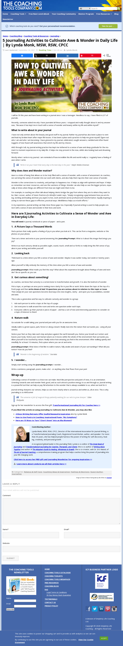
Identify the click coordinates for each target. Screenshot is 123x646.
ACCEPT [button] (104, 638)
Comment (7, 495)
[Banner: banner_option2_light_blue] (61, 30)
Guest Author (96, 472)
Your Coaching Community (64, 14)
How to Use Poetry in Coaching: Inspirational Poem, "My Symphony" (46, 417)
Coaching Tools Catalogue (58, 572)
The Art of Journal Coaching (25, 452)
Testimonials (51, 599)
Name (6, 529)
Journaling (54, 36)
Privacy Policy (51, 606)
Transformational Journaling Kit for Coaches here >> (76, 405)
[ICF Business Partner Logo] (101, 588)
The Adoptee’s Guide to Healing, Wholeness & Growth (53, 449)
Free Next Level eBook (39, 14)
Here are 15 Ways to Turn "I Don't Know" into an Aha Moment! (44, 420)
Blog (116, 14)
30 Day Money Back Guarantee (58, 595)
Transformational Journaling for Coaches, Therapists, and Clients (51, 447)
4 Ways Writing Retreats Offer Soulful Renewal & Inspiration (43, 414)
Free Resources (103, 14)
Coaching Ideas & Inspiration (56, 472)
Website (6, 543)
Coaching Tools (17, 14)
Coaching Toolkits (54, 576)
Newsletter (8, 19)
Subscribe (10, 609)
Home (5, 14)
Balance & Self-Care (33, 472)
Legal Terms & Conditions (56, 592)
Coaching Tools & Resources (36, 36)
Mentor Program (86, 14)
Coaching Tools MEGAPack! (57, 579)
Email (66, 529)
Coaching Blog (16, 36)
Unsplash (109, 478)
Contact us (50, 602)
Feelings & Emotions (80, 472)
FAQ (46, 589)
